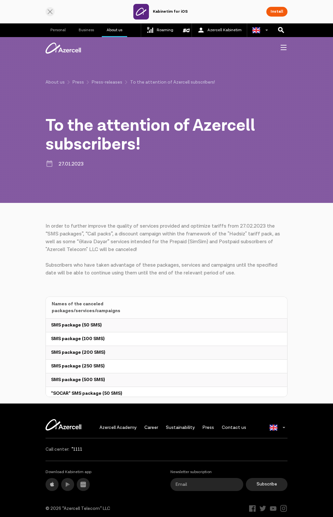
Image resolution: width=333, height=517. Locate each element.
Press (78, 82)
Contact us (234, 428)
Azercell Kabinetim (224, 30)
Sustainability (180, 428)
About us (114, 30)
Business (86, 30)
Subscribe (267, 484)
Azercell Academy (118, 428)
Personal (58, 30)
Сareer (151, 428)
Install (277, 11)
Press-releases (107, 82)
